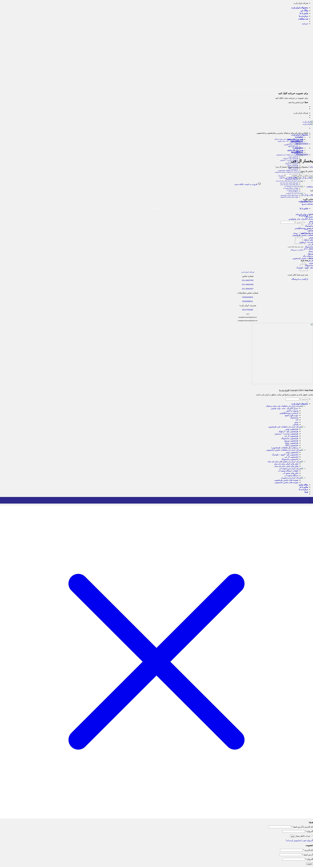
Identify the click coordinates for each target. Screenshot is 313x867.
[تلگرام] (307, 502)
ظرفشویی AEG (293, 169)
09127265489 (247, 310)
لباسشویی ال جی (291, 457)
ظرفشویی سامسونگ (291, 163)
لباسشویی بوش (293, 174)
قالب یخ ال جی (307, 195)
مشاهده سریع (307, 204)
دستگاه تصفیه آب (293, 191)
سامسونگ (294, 418)
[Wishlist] (312, 180)
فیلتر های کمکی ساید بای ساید (289, 183)
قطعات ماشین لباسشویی (282, 172)
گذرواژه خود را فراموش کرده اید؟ (299, 840)
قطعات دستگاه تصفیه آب (290, 188)
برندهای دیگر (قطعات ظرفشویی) (288, 170)
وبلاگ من (304, 10)
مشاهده (310, 187)
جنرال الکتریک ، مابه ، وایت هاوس (288, 141)
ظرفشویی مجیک (291, 443)
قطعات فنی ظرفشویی (283, 155)
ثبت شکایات (303, 19)
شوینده (288, 193)
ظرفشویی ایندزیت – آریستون (289, 160)
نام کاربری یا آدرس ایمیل (302, 827)
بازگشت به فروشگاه (297, 250)
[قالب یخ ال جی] (296, 178)
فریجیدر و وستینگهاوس (291, 144)
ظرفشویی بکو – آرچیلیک (290, 158)
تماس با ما (304, 13)
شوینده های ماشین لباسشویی (289, 197)
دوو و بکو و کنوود (293, 146)
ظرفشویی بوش (293, 157)
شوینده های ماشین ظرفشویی (289, 195)
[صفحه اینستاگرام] (307, 498)
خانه (311, 167)
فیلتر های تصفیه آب (292, 190)
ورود (292, 836)
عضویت (309, 864)
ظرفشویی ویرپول (292, 165)
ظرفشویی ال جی (291, 436)
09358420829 (302, 144)
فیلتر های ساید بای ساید (283, 181)
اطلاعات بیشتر (307, 202)
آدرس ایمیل (307, 855)
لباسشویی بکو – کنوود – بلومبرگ (285, 455)
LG (297, 420)
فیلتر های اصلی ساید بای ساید (289, 184)
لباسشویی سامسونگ (291, 179)
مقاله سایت (303, 485)
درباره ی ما (303, 16)
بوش (296, 422)
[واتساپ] (307, 500)
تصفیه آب (287, 186)
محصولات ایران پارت (299, 8)
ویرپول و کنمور (293, 143)
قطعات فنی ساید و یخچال (276, 406)
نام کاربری (308, 850)
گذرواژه (309, 831)
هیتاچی (295, 424)
